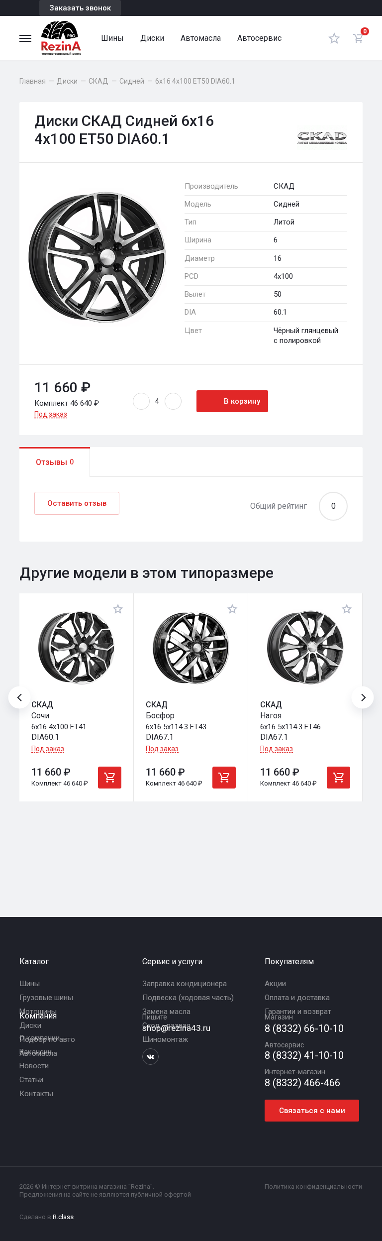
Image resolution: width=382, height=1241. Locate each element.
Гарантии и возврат (298, 1011)
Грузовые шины (46, 997)
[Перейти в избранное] (334, 38)
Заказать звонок (80, 7)
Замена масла (166, 1011)
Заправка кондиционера (184, 983)
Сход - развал (166, 1025)
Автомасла (201, 38)
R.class (63, 1217)
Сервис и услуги (172, 961)
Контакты (36, 1093)
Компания (38, 1015)
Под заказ (50, 414)
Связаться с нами (312, 1110)
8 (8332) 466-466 (302, 1083)
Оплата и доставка (297, 997)
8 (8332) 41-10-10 (304, 1055)
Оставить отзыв (76, 503)
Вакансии (35, 1051)
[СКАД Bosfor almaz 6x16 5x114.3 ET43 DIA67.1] (191, 647)
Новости (34, 1065)
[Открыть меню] (25, 38)
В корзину (242, 401)
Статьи (31, 1079)
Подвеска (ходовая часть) (188, 997)
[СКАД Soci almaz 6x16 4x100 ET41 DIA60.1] (76, 647)
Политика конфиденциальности (313, 1186)
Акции (275, 983)
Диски (152, 38)
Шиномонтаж (165, 1039)
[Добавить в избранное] (117, 609)
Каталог (34, 961)
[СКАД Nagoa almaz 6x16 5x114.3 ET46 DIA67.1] (305, 647)
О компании (39, 1037)
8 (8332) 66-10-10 (304, 1028)
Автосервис (259, 38)
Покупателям (289, 961)
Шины (112, 38)
